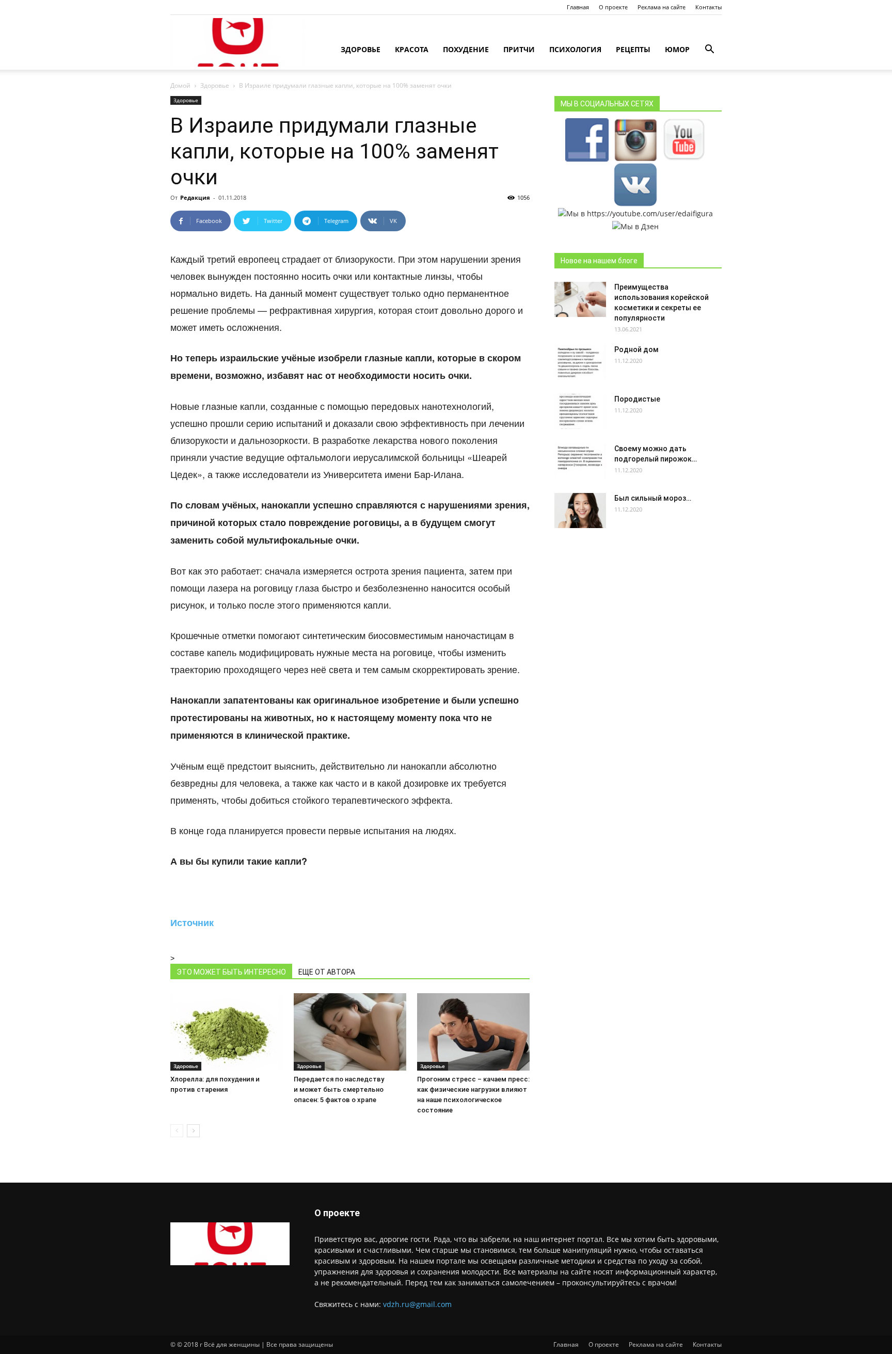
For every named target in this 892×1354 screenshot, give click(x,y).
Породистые (637, 399)
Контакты (708, 7)
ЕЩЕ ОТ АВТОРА (326, 972)
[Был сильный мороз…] (580, 511)
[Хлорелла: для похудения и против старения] (226, 1032)
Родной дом (636, 349)
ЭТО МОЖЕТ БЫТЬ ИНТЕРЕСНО (231, 972)
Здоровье (360, 49)
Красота (411, 49)
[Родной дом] (580, 362)
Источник (192, 922)
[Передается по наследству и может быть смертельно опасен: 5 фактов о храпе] (350, 1032)
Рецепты (633, 49)
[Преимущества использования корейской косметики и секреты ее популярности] (580, 299)
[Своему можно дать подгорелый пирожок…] (580, 461)
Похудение (466, 49)
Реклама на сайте (662, 7)
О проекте (613, 7)
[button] (709, 50)
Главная (578, 7)
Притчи (519, 49)
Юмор (677, 49)
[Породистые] (580, 411)
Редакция (195, 197)
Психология (575, 49)
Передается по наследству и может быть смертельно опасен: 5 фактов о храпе (339, 1089)
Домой (180, 85)
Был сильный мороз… (652, 498)
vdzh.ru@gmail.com (417, 1304)
